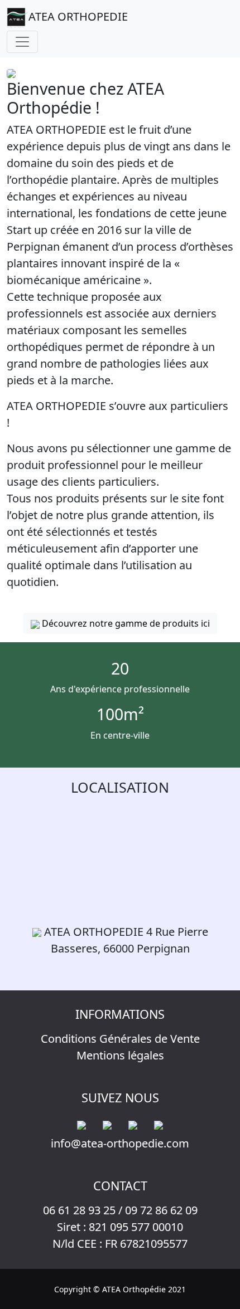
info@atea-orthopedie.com (120, 1143)
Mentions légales (120, 1055)
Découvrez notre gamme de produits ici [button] (125, 623)
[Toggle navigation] (22, 42)
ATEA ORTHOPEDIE (78, 16)
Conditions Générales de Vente (120, 1038)
